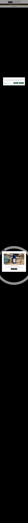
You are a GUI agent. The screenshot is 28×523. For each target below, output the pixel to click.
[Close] (24, 252)
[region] (14, 81)
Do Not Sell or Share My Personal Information (7, 83)
